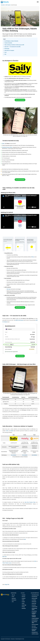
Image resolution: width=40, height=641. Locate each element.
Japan (10, 562)
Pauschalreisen (34, 596)
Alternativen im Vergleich (9, 50)
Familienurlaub (34, 606)
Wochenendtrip (34, 598)
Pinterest (23, 596)
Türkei (3, 562)
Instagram (23, 598)
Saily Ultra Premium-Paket (7, 147)
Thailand (7, 562)
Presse (13, 596)
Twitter (23, 603)
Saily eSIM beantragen (20, 100)
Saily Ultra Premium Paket (30, 502)
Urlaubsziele (34, 601)
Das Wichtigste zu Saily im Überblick (11, 41)
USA (35, 561)
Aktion (3, 143)
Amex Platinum (34, 627)
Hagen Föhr (7, 584)
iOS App (23, 606)
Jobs (13, 601)
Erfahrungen (7, 48)
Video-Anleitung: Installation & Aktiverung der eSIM (14, 44)
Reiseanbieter (34, 611)
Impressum (14, 598)
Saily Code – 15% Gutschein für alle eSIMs (12, 46)
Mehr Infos (4, 556)
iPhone (33, 256)
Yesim (7, 430)
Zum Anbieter (13, 455)
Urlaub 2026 (34, 603)
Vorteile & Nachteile (8, 42)
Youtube (23, 601)
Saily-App (8, 289)
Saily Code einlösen (20, 355)
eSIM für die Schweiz (19, 320)
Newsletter (24, 608)
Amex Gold (34, 626)
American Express (35, 624)
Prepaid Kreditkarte (35, 618)
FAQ (5, 54)
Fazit (5, 52)
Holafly (11, 430)
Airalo (25, 539)
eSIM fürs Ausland (35, 633)
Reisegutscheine (35, 632)
